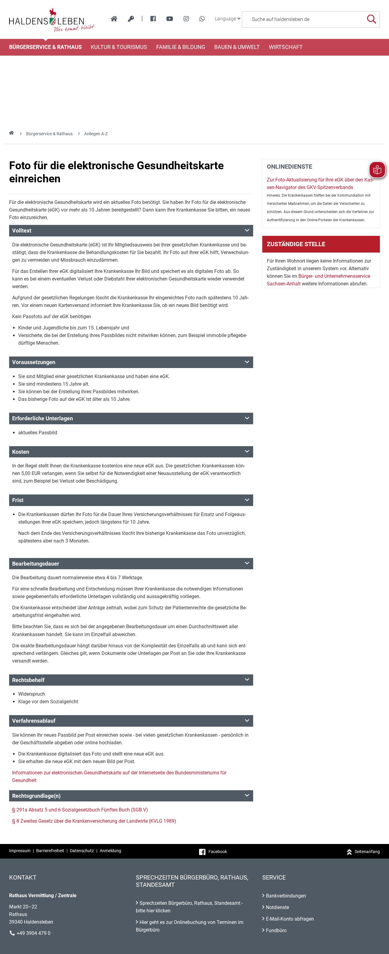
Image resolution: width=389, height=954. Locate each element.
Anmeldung (110, 850)
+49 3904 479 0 (33, 933)
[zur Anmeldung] (131, 18)
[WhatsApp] (202, 18)
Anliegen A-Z (96, 133)
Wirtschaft (286, 47)
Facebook (217, 851)
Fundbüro (276, 930)
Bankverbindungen (286, 896)
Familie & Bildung (180, 47)
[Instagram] (186, 18)
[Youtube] (170, 18)
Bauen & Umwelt (237, 47)
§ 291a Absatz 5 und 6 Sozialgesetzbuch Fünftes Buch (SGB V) (80, 810)
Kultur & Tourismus (119, 47)
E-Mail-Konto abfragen (290, 919)
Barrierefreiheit (50, 850)
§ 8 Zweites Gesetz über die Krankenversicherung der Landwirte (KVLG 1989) (94, 821)
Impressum (19, 850)
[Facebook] (153, 18)
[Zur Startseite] (52, 19)
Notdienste (277, 907)
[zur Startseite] (114, 18)
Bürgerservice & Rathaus (45, 47)
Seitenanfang (367, 851)
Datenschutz (82, 850)
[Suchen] (371, 19)
